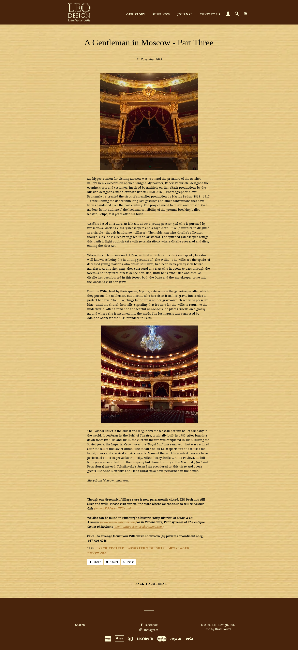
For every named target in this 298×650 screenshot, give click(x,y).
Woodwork (97, 552)
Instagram (150, 630)
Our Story (136, 14)
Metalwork (179, 548)
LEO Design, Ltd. (223, 625)
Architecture (111, 548)
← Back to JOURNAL (149, 584)
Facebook (151, 625)
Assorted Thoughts (146, 548)
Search (80, 625)
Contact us (210, 14)
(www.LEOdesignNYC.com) (112, 508)
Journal (185, 14)
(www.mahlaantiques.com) (118, 522)
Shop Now (161, 14)
